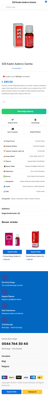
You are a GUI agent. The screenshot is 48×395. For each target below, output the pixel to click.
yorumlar (16, 68)
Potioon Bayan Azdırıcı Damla (12, 256)
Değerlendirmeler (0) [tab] (11, 213)
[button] (41, 2)
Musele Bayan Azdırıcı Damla (35, 256)
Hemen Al (32, 392)
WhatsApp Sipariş (25, 111)
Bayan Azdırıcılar (25, 181)
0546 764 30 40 (15, 344)
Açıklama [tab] (6, 209)
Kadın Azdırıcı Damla (38, 181)
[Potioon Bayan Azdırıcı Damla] (12, 239)
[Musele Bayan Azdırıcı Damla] (35, 239)
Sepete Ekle (11, 392)
